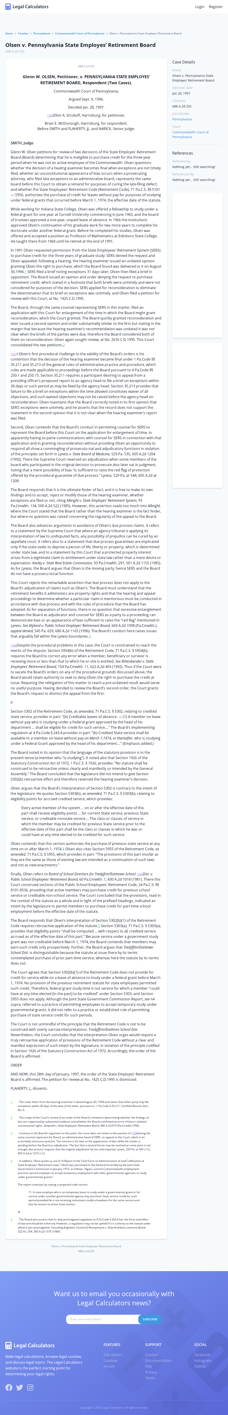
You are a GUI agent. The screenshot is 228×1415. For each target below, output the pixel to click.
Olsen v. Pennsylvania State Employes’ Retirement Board (80, 44)
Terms (150, 1377)
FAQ (148, 1366)
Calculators (113, 1354)
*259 (139, 874)
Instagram (202, 1360)
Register (216, 6)
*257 (14, 354)
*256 (50, 116)
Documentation (158, 1360)
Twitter (200, 1366)
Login (199, 6)
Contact (151, 1354)
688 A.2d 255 (14, 51)
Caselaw (23, 33)
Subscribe (150, 1319)
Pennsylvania (41, 33)
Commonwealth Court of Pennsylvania (79, 33)
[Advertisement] (197, 265)
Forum (109, 1366)
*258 (14, 645)
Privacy (151, 1372)
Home (9, 33)
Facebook (202, 1354)
